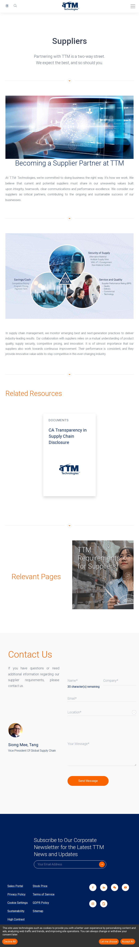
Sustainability (15, 911)
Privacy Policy (16, 894)
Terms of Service (43, 894)
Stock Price (40, 886)
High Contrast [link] (16, 919)
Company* (110, 680)
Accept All (128, 941)
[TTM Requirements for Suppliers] (103, 574)
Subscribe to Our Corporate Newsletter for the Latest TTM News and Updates (69, 847)
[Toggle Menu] (132, 5)
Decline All (10, 941)
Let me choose (108, 941)
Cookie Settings (17, 902)
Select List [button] (134, 712)
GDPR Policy (41, 902)
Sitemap (38, 911)
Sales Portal (15, 886)
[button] (7, 5)
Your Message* (78, 743)
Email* (72, 698)
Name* (72, 680)
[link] (112, 892)
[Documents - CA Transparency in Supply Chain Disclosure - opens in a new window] (69, 454)
